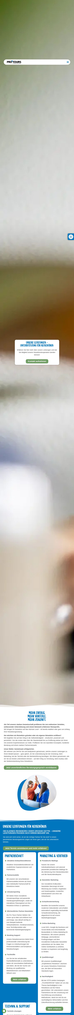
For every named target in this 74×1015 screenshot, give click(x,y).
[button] (67, 62)
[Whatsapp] (71, 236)
